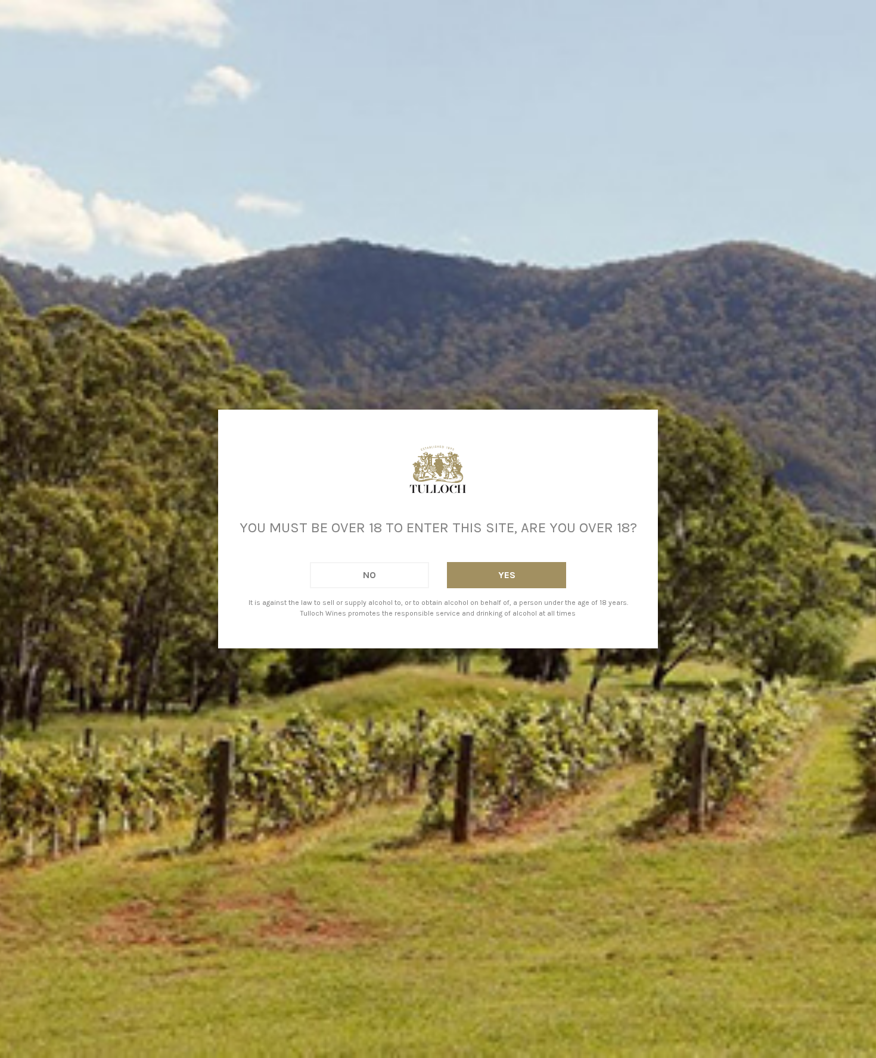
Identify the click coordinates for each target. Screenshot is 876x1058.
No (369, 575)
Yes (506, 575)
